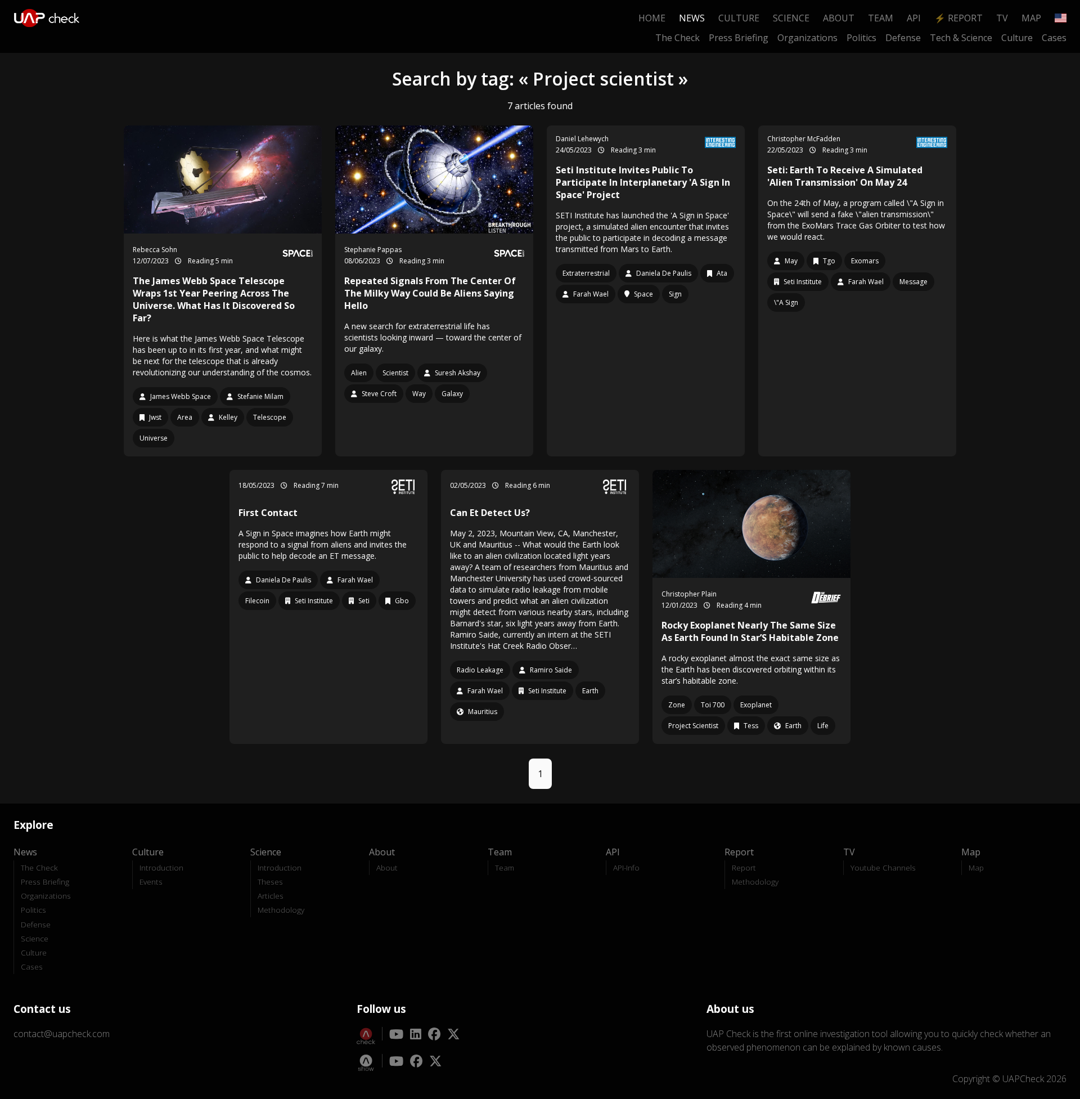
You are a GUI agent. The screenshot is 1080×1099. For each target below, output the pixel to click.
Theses (270, 881)
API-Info (626, 867)
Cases (1054, 38)
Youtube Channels (883, 867)
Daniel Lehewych (582, 138)
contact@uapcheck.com (62, 1034)
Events (151, 881)
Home (651, 18)
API (914, 18)
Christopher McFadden (803, 138)
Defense (903, 38)
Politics (861, 38)
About (838, 18)
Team (880, 18)
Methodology (281, 909)
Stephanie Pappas (373, 249)
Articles (271, 895)
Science (791, 18)
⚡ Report (958, 18)
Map (1031, 18)
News (692, 18)
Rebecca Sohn (155, 249)
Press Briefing (738, 38)
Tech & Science (961, 38)
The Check (677, 38)
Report (744, 867)
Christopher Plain (689, 594)
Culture (738, 18)
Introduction (161, 867)
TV (1002, 18)
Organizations (807, 38)
